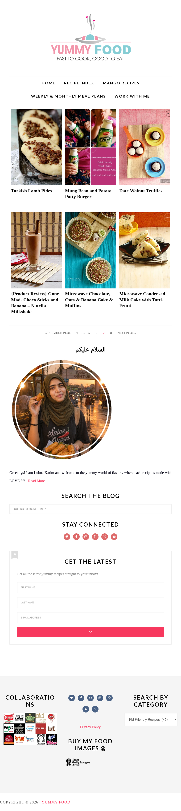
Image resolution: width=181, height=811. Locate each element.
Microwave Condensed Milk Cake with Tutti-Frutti (142, 299)
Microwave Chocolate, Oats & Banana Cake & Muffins (89, 299)
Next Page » (127, 333)
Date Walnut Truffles (140, 190)
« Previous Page (58, 333)
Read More (36, 481)
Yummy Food (90, 37)
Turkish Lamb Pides (31, 190)
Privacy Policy (90, 726)
